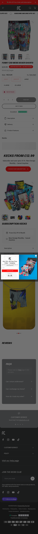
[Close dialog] (36, 256)
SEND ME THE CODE (10, 270)
